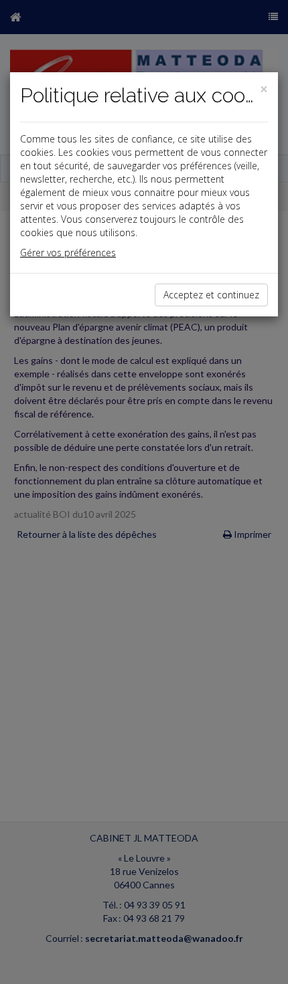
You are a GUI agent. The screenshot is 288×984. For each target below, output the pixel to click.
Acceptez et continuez (211, 294)
